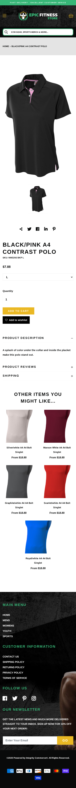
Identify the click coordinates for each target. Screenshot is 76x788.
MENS (6, 620)
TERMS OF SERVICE (15, 678)
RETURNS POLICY (13, 667)
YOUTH (7, 631)
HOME (6, 614)
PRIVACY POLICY (13, 672)
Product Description (23, 337)
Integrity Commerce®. (37, 758)
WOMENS (8, 625)
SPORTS (8, 636)
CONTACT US (11, 656)
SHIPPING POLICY (13, 661)
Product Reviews (19, 366)
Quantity (8, 291)
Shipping (11, 375)
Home (6, 46)
